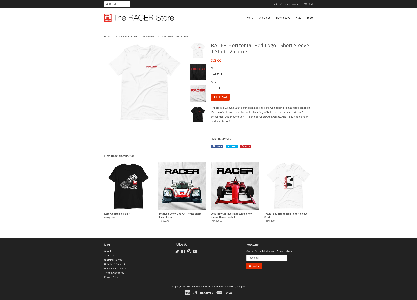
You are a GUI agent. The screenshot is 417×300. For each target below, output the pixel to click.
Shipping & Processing (115, 264)
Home (249, 17)
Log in (275, 4)
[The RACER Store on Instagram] (189, 251)
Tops (310, 17)
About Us (109, 255)
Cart (310, 4)
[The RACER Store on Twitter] (177, 251)
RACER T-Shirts (122, 36)
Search (108, 251)
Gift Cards (265, 17)
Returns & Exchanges (115, 268)
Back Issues (283, 17)
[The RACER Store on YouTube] (195, 251)
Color (214, 68)
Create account (291, 4)
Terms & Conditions (114, 272)
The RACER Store (201, 286)
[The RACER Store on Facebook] (183, 251)
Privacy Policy (111, 277)
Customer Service (113, 259)
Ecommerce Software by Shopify (228, 286)
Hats (298, 17)
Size (213, 82)
